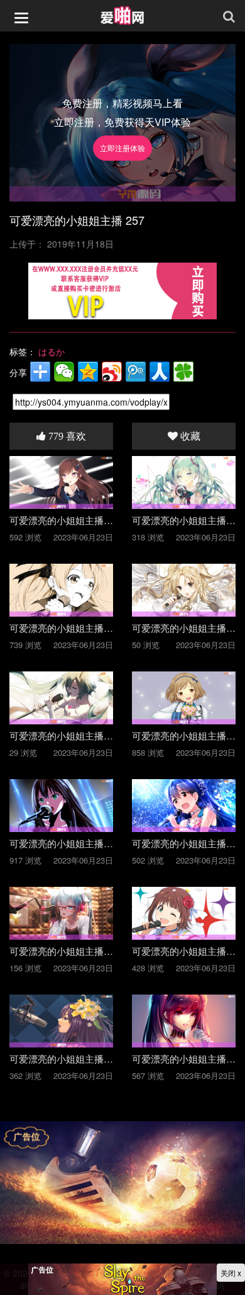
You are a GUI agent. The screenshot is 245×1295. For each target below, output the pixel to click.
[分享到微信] (64, 372)
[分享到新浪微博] (112, 372)
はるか (51, 351)
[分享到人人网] (160, 372)
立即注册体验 (122, 148)
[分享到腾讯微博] (136, 372)
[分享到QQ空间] (88, 372)
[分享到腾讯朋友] (183, 372)
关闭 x (230, 1272)
